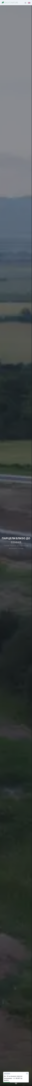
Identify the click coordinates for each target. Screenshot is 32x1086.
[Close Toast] (28, 1073)
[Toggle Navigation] (25, 2)
